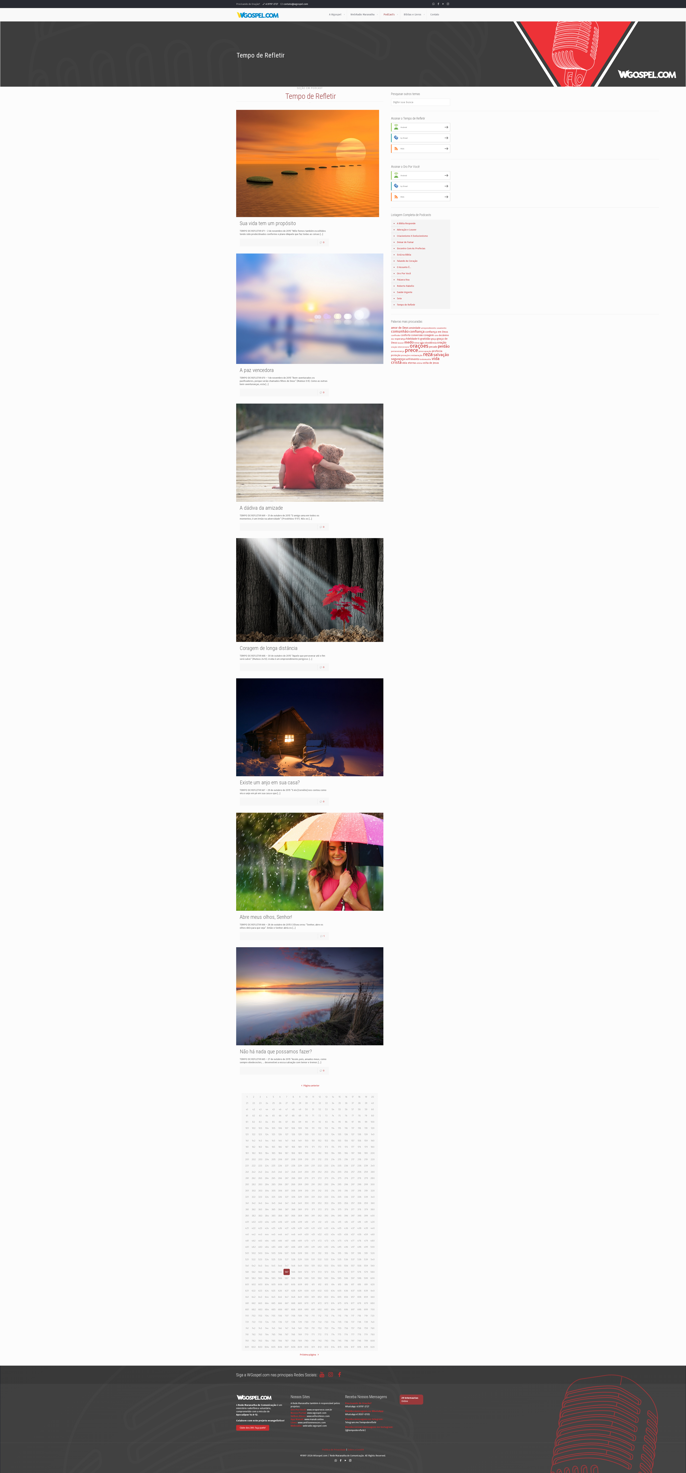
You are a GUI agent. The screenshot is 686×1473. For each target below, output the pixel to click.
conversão (417, 335)
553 (326, 1265)
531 (313, 1259)
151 (313, 1140)
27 (286, 1103)
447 (287, 1234)
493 (326, 1247)
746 (280, 1328)
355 (339, 1203)
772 (319, 1334)
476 (346, 1240)
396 (346, 1215)
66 (280, 1115)
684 (267, 1309)
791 (313, 1340)
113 (326, 1128)
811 (313, 1347)
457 (353, 1234)
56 (346, 1109)
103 (260, 1128)
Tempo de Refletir (406, 304)
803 (260, 1347)
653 (326, 1297)
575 (339, 1272)
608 (293, 1284)
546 (280, 1265)
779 (366, 1334)
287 (287, 1184)
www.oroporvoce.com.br (319, 1409)
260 (373, 1172)
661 (247, 1303)
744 (267, 1328)
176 (346, 1147)
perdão (444, 346)
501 (247, 1253)
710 (306, 1315)
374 (333, 1209)
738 (359, 1322)
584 (267, 1278)
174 (332, 1147)
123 (260, 1134)
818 (359, 1347)
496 (346, 1247)
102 (253, 1128)
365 (273, 1209)
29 (300, 1103)
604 (267, 1284)
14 (333, 1097)
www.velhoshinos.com (318, 1416)
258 (359, 1172)
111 (313, 1128)
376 (346, 1209)
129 (300, 1134)
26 (280, 1103)
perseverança (397, 351)
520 (373, 1253)
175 (339, 1147)
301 (247, 1190)
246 (280, 1172)
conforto (406, 335)
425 (273, 1228)
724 (267, 1322)
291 (313, 1184)
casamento (441, 328)
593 (326, 1278)
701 (247, 1315)
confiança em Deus (436, 331)
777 (352, 1334)
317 (352, 1190)
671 (313, 1303)
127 (286, 1134)
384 (267, 1215)
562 (253, 1272)
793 (326, 1340)
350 (307, 1203)
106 (280, 1128)
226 (280, 1165)
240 (373, 1165)
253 (326, 1172)
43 (260, 1109)
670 (306, 1303)
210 (306, 1159)
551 (313, 1265)
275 (339, 1178)
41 (247, 1109)
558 (359, 1265)
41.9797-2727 (271, 4)
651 (313, 1297)
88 (293, 1122)
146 (280, 1140)
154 (333, 1140)
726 (280, 1322)
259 (366, 1172)
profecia (437, 351)
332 (320, 1197)
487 (287, 1247)
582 (254, 1278)
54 (333, 1109)
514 (333, 1253)
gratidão (425, 338)
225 (273, 1165)
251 (313, 1172)
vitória (419, 363)
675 (339, 1303)
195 (339, 1153)
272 (320, 1178)
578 (359, 1272)
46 (280, 1109)
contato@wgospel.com (296, 4)
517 (352, 1253)
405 (273, 1222)
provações (406, 355)
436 (346, 1228)
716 (346, 1315)
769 (300, 1334)
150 (306, 1140)
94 (333, 1122)
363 (260, 1209)
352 (320, 1203)
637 (353, 1290)
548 (293, 1265)
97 (353, 1122)
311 (313, 1190)
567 (287, 1272)
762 (253, 1334)
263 (260, 1178)
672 (320, 1303)
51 (313, 1109)
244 (267, 1172)
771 (313, 1334)
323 (260, 1197)
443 (260, 1234)
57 (353, 1109)
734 (333, 1322)
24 (267, 1103)
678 (359, 1303)
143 (260, 1140)
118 (359, 1128)
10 (306, 1097)
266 (280, 1178)
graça (433, 339)
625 (273, 1290)
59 (366, 1109)
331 (313, 1197)
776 (346, 1334)
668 (293, 1303)
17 (353, 1097)
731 (313, 1322)
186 (280, 1153)
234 (333, 1165)
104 (267, 1128)
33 (326, 1103)
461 (247, 1240)
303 (260, 1190)
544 (267, 1265)
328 (293, 1197)
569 (300, 1272)
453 (326, 1234)
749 (300, 1328)
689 (300, 1309)
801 (247, 1347)
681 (247, 1309)
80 (372, 1115)
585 (273, 1278)
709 (300, 1315)
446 (280, 1234)
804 (267, 1347)
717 (352, 1315)
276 (346, 1178)
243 (260, 1172)
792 (320, 1340)
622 (253, 1290)
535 (339, 1259)
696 (346, 1309)
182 (253, 1153)
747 (286, 1328)
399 (366, 1215)
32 (320, 1103)
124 (267, 1134)
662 (253, 1303)
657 (353, 1297)
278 (359, 1178)
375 (339, 1209)
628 (293, 1290)
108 (293, 1128)
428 (293, 1228)
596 (346, 1278)
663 (260, 1303)
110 (306, 1128)
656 (346, 1297)
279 (366, 1178)
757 (352, 1328)
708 (293, 1315)
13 (326, 1097)
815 (339, 1347)
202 (254, 1159)
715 (339, 1315)
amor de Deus (400, 327)
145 (273, 1140)
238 (359, 1165)
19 (366, 1097)
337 (353, 1197)
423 (260, 1228)
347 (287, 1203)
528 (293, 1259)
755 (339, 1328)
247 (287, 1172)
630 (307, 1290)
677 (352, 1303)
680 (373, 1303)
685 (273, 1309)
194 (333, 1153)
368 (293, 1209)
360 (373, 1203)
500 (373, 1247)
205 (273, 1159)
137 (352, 1134)
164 (267, 1147)
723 (260, 1322)
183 (260, 1153)
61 (247, 1115)
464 (267, 1240)
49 (300, 1109)
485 (273, 1247)
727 (286, 1322)
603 (260, 1284)
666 (280, 1303)
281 (247, 1184)
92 (320, 1122)
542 (253, 1265)
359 (366, 1203)
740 (372, 1322)
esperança (400, 338)
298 (359, 1184)
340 (373, 1197)
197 (352, 1153)
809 (300, 1347)
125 (273, 1134)
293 (326, 1184)
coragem (428, 335)
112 (319, 1128)
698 (359, 1309)
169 (300, 1147)
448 (293, 1234)
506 (280, 1253)
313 (326, 1190)
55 (339, 1109)
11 (313, 1097)
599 (366, 1278)
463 (260, 1240)
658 (359, 1297)
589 (300, 1278)
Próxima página (308, 1354)
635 (339, 1290)
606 (280, 1284)
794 (333, 1340)
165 (273, 1147)
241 (247, 1172)
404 (267, 1222)
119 (365, 1128)
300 (373, 1184)
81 (247, 1122)
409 (300, 1222)
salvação (441, 354)
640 (373, 1290)
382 (254, 1215)
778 (359, 1334)
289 (300, 1184)
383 (260, 1215)
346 (280, 1203)
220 (373, 1159)
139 (366, 1134)
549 (300, 1265)
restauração (416, 355)
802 (254, 1347)
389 (300, 1215)
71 (313, 1115)
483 (260, 1247)
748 (293, 1328)
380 (373, 1209)
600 (373, 1278)
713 (326, 1315)
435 (339, 1228)
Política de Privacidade (334, 1449)
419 (366, 1222)
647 (287, 1297)
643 (260, 1297)
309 (300, 1190)
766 (280, 1334)
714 (333, 1315)
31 (313, 1103)
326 (280, 1197)
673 (326, 1303)
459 (366, 1234)
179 (366, 1147)
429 (300, 1228)
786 (280, 1340)
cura (436, 335)
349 (300, 1203)
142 (253, 1140)
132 (319, 1134)
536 (346, 1259)
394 (333, 1215)
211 (313, 1159)
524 (267, 1259)
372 (320, 1209)
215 (339, 1159)
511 (313, 1253)
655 (339, 1297)
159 (366, 1140)
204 (267, 1159)
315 (339, 1190)
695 (339, 1309)
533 (326, 1259)
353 (326, 1203)
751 (313, 1328)
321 (247, 1197)
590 (307, 1278)
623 (260, 1290)
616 (346, 1284)
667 (287, 1303)
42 (253, 1109)
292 (320, 1184)
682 (254, 1309)
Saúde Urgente (404, 292)
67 (286, 1115)
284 (267, 1184)
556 (346, 1265)
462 (253, 1240)
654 (333, 1297)
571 (313, 1272)
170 (306, 1147)
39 (366, 1103)
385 (273, 1215)
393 (326, 1215)
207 (287, 1159)
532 (320, 1259)
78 (359, 1115)
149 (300, 1140)
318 (359, 1190)
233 (326, 1165)
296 (346, 1184)
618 (359, 1284)
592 (320, 1278)
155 (339, 1140)
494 (333, 1247)
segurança (398, 359)
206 (280, 1159)
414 (333, 1222)
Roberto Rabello (405, 286)
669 (300, 1303)
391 (313, 1215)
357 (353, 1203)
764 (267, 1334)
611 (313, 1284)
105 (273, 1128)
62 (253, 1115)
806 (280, 1347)
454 (333, 1234)
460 (373, 1234)
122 (253, 1134)
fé (419, 339)
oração (441, 342)
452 (320, 1234)
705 (273, 1315)
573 (326, 1272)
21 (247, 1103)
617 (352, 1284)
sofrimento (412, 359)
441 (247, 1234)
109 (300, 1128)
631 (313, 1290)
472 (320, 1240)
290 (307, 1184)
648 (293, 1297)
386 (280, 1215)
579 (366, 1272)
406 (280, 1222)
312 (319, 1190)
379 (366, 1209)
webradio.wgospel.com (315, 1425)
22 (253, 1103)
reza (428, 354)
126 (280, 1134)
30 (306, 1103)
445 (273, 1234)
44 (267, 1109)
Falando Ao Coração (407, 261)
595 (339, 1278)
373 (326, 1209)
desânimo (444, 335)
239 (366, 1165)
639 (366, 1290)
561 (247, 1272)
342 (253, 1203)
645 (273, 1297)
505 (273, 1253)
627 (287, 1290)
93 (326, 1122)
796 (346, 1340)
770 (306, 1334)
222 (253, 1165)
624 (267, 1290)
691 (313, 1309)
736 (346, 1322)
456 (346, 1234)
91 (313, 1122)
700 (373, 1309)
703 (260, 1315)
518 (359, 1253)
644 (267, 1297)
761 (246, 1334)
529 (300, 1259)
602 (254, 1284)
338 (359, 1197)
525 (273, 1259)
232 (320, 1165)
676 (346, 1303)
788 (293, 1340)
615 (339, 1284)
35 (339, 1103)
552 (320, 1265)
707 (287, 1315)
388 (293, 1215)
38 (359, 1103)
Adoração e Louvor (406, 229)
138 (359, 1134)
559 (366, 1265)
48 (293, 1109)
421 (247, 1228)
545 (273, 1265)
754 (333, 1328)
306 (280, 1190)
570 (306, 1272)
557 (353, 1265)
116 (346, 1128)
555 (339, 1265)
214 (333, 1159)
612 (319, 1284)
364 (267, 1209)
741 (247, 1328)
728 (293, 1322)
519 (366, 1253)
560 (373, 1265)
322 (253, 1197)
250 (307, 1172)
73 (326, 1115)
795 (339, 1340)
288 (293, 1184)
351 (313, 1203)
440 (373, 1228)
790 (306, 1340)
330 (307, 1197)
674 (333, 1303)
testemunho (425, 359)
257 (353, 1172)
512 (319, 1253)
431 (313, 1228)
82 (253, 1122)
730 (306, 1322)
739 (366, 1322)
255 (339, 1172)
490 (307, 1247)
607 (287, 1284)
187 (286, 1153)
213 (326, 1159)
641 (247, 1297)
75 (339, 1115)
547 (287, 1265)
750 (306, 1328)
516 (346, 1253)
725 (273, 1322)
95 (339, 1122)
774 (333, 1334)
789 (300, 1340)
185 (273, 1153)
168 (293, 1147)
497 (353, 1247)
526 (280, 1259)
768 (293, 1334)
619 (366, 1284)
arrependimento (428, 328)
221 (247, 1165)
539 (366, 1259)
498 (359, 1247)
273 (326, 1178)
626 (280, 1290)
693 (326, 1309)
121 (246, 1134)
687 (287, 1309)
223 (260, 1165)
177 (352, 1147)
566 (280, 1272)
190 (306, 1153)
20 (372, 1097)
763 (260, 1334)
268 (293, 1178)
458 (359, 1234)
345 (273, 1203)
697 (353, 1309)
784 (267, 1340)
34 (333, 1103)
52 (320, 1109)
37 (353, 1103)
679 (366, 1303)
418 (359, 1222)
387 (287, 1215)
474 (333, 1240)
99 (366, 1122)
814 (333, 1347)
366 (280, 1209)
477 (352, 1240)
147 (286, 1140)
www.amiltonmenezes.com (312, 1422)
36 (346, 1103)
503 (260, 1253)
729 (300, 1322)
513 (326, 1253)
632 (320, 1290)
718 (359, 1315)
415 (339, 1222)
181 (247, 1153)
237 (353, 1165)
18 (359, 1097)
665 (273, 1303)
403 (260, 1222)
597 (353, 1278)
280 (373, 1178)
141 (247, 1140)
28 (293, 1103)
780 (373, 1334)
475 (339, 1240)
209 (300, 1159)
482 (254, 1247)
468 (293, 1240)
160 (372, 1140)
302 (254, 1190)
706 (280, 1315)
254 (333, 1172)
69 (300, 1115)
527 (287, 1259)
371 (313, 1209)
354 (333, 1203)
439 (366, 1228)
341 (247, 1203)
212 (319, 1159)
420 (373, 1222)
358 (359, 1203)
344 (267, 1203)
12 (320, 1097)
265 (273, 1178)
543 (260, 1265)
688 (293, 1309)
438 (359, 1228)
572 (320, 1272)
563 (260, 1272)
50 (306, 1109)
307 (287, 1190)
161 (247, 1147)
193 (326, 1153)
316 (346, 1190)
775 (339, 1334)
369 (300, 1209)
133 (326, 1134)
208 (293, 1159)
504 (267, 1253)
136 (346, 1134)
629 (300, 1290)
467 (287, 1240)
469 (300, 1240)
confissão (395, 335)
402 (254, 1222)
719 (366, 1315)
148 (293, 1140)
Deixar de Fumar (405, 242)
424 (267, 1228)
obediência (430, 342)
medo (409, 342)
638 (359, 1290)
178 (359, 1147)
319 (366, 1190)
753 (326, 1328)
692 (320, 1309)
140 (372, 1134)
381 (247, 1215)
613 (326, 1284)
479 (366, 1240)
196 (346, 1153)
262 (253, 1178)
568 (293, 1272)
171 (313, 1147)
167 (286, 1147)
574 (333, 1272)
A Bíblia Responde (406, 223)
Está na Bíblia (404, 254)
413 (326, 1222)
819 (366, 1347)
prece (411, 350)
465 (273, 1240)
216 (346, 1159)
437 (353, 1228)
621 (247, 1290)
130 (306, 1134)
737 (352, 1322)
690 (307, 1309)
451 (313, 1234)
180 (372, 1147)
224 (267, 1165)
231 (313, 1165)
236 (346, 1165)
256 (346, 1172)
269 (300, 1178)
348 (293, 1203)
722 (253, 1322)
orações (419, 346)
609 (300, 1284)
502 (254, 1253)
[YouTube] (443, 4)
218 (359, 1159)
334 (333, 1197)
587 (287, 1278)
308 (293, 1190)
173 (326, 1147)
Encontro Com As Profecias (411, 248)
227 (287, 1165)
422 (253, 1228)
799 (366, 1340)
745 (273, 1328)
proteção (396, 355)
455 (339, 1234)
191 (313, 1153)
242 (253, 1172)
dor (392, 339)
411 (313, 1222)
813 (326, 1347)
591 (313, 1278)
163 (260, 1147)
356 (346, 1203)
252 (320, 1172)
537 (353, 1259)
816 (346, 1347)
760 (372, 1328)
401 (247, 1222)
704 (267, 1315)
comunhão (400, 331)
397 (353, 1215)
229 (300, 1165)
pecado (433, 346)
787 (287, 1340)
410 (306, 1222)
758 (359, 1328)
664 (267, 1303)
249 (300, 1172)
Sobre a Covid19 (356, 1449)
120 (372, 1128)
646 (280, 1297)
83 (260, 1122)
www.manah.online (314, 1419)
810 (306, 1347)
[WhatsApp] (433, 4)
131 (313, 1134)
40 (372, 1103)
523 (260, 1259)
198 (359, 1153)
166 (280, 1147)
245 (273, 1172)
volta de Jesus (431, 362)
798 (359, 1340)
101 (247, 1128)
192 (319, 1153)
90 (306, 1122)
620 (373, 1284)
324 (267, 1197)
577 (352, 1272)
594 (333, 1278)
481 (247, 1247)
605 (273, 1284)
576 (346, 1272)
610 (306, 1284)
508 (293, 1253)
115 (339, 1128)
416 (346, 1222)
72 (320, 1115)
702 (253, 1315)
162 (253, 1147)
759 (366, 1328)
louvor (401, 343)
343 (260, 1203)
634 (333, 1290)
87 (286, 1122)
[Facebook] (438, 4)
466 (280, 1240)
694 (333, 1309)
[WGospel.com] (257, 14)
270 (306, 1178)
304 (267, 1190)
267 (287, 1178)
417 (352, 1222)
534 (333, 1259)
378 (359, 1209)
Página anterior (311, 1085)
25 (273, 1103)
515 (339, 1253)
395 (339, 1215)
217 (352, 1159)
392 (320, 1215)
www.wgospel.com (316, 1413)
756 (346, 1328)
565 (273, 1272)
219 (366, 1159)
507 (287, 1253)
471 (313, 1240)
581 (247, 1278)
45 (273, 1109)
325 (273, 1197)
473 (326, 1240)
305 (273, 1190)
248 (293, 1172)
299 (366, 1184)
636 (346, 1290)
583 (260, 1278)
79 (366, 1115)
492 (320, 1247)
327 (287, 1197)
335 (339, 1197)
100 (372, 1122)
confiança (417, 331)
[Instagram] (448, 4)
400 (373, 1215)
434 (333, 1228)
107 (286, 1128)
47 (286, 1109)
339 (366, 1197)
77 (353, 1115)
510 (306, 1253)
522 (253, 1259)
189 (300, 1153)
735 (339, 1322)
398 (359, 1215)
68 (293, 1115)
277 (352, 1178)
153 (326, 1140)
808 (293, 1347)
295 (339, 1184)
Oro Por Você (404, 273)
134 (333, 1134)
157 (352, 1140)
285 (273, 1184)
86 (280, 1122)
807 (287, 1347)
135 (339, 1134)
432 (320, 1228)
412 (319, 1222)
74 (333, 1115)
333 (326, 1197)
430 (307, 1228)
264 (267, 1178)
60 (372, 1109)
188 (293, 1153)
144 (267, 1140)
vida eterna (409, 362)
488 (293, 1247)
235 (339, 1165)
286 (280, 1184)
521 (247, 1259)
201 (247, 1159)
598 (359, 1278)
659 (366, 1297)
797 (352, 1340)
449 (300, 1234)
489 (300, 1247)
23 (260, 1103)
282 (254, 1184)
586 (280, 1278)
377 (352, 1209)
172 (319, 1147)
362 (253, 1209)
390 (307, 1215)
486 (280, 1247)
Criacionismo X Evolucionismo (412, 236)
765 (273, 1334)
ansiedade (415, 327)
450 (307, 1234)
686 (280, 1309)
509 (300, 1253)
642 (253, 1297)
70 (306, 1115)
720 (372, 1315)
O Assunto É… (404, 267)
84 (266, 1122)
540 (373, 1259)
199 (366, 1153)
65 (273, 1115)
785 (273, 1340)
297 (353, 1184)
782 (253, 1340)
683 (260, 1309)
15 (340, 1097)
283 (260, 1184)
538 (359, 1259)
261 (247, 1178)
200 (373, 1153)
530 (307, 1259)
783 (260, 1340)
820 (373, 1347)
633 (326, 1290)
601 (247, 1284)
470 (306, 1240)
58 (359, 1109)
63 (260, 1115)
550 (307, 1265)
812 (320, 1347)
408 (293, 1222)
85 (273, 1122)
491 (313, 1247)
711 (313, 1315)
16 (346, 1097)
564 (267, 1272)
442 (253, 1234)
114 (332, 1128)
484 (267, 1247)
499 (366, 1247)
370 (306, 1209)
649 (300, 1297)
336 (346, 1197)
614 (333, 1284)
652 (320, 1297)
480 (373, 1240)
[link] (344, 14)
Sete (399, 298)
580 (373, 1272)
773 (326, 1334)
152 (319, 1140)
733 (326, 1322)
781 (247, 1340)
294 (333, 1184)
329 (300, 1197)
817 (352, 1347)
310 (306, 1190)
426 (280, 1228)
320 (373, 1190)
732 (320, 1322)
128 (293, 1134)
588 (293, 1278)
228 (293, 1165)
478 (359, 1240)
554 (333, 1265)
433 (326, 1228)
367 (287, 1209)
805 (273, 1347)
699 (366, 1309)
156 (346, 1140)
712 (319, 1315)
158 (359, 1140)
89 (300, 1122)
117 (352, 1128)
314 (333, 1190)
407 (287, 1222)
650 (307, 1297)
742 (253, 1328)
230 (307, 1165)
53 (326, 1109)
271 (313, 1178)
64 (267, 1115)
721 (247, 1322)
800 (373, 1340)
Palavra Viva (403, 279)
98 (359, 1122)
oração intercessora (400, 347)
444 (267, 1234)
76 (346, 1115)
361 (247, 1209)
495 (339, 1247)
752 (320, 1328)
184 (267, 1153)
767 (286, 1334)
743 (260, 1328)
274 (333, 1178)
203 (260, 1159)
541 (247, 1265)
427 (287, 1228)
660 (373, 1297)
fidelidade (411, 338)
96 (346, 1122)
